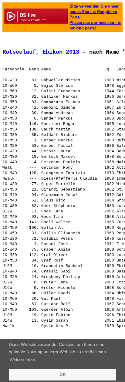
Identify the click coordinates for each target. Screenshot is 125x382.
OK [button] (62, 374)
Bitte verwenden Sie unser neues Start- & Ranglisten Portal (94, 11)
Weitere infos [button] (22, 359)
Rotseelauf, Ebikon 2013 (40, 52)
